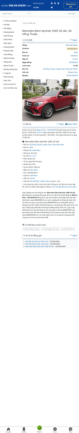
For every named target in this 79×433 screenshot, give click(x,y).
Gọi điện (24, 432)
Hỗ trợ (70, 432)
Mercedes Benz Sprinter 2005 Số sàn (40, 246)
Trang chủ (8, 432)
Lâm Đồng (8, 54)
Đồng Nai (8, 62)
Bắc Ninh (8, 43)
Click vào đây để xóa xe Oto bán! (63, 187)
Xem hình (72, 124)
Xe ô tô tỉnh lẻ (10, 84)
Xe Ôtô (36, 7)
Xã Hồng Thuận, (49, 69)
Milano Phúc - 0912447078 (46, 130)
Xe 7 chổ (33, 156)
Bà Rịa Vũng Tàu (10, 69)
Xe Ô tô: (40, 132)
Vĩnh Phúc (8, 39)
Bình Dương (9, 58)
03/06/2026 (73, 62)
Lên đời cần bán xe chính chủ (37, 241)
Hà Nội (7, 24)
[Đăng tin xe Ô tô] (39, 428)
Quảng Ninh (9, 47)
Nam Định (74, 69)
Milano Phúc (73, 72)
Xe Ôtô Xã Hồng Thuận (31, 229)
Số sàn (75, 59)
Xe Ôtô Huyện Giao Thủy (50, 229)
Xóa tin (55, 432)
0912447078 (73, 75)
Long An (7, 73)
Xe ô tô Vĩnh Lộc (10, 88)
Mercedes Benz (72, 45)
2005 (76, 52)
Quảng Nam (9, 32)
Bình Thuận (9, 65)
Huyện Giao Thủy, (63, 69)
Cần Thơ (7, 80)
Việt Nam (74, 56)
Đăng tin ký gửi (71, 5)
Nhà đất (72, 13)
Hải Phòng (8, 36)
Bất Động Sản (38, 3)
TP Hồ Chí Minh (10, 21)
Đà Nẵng (7, 28)
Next (74, 40)
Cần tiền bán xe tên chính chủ (37, 244)
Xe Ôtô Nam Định (68, 229)
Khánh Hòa (8, 51)
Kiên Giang (8, 77)
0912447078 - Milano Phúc (40, 181)
